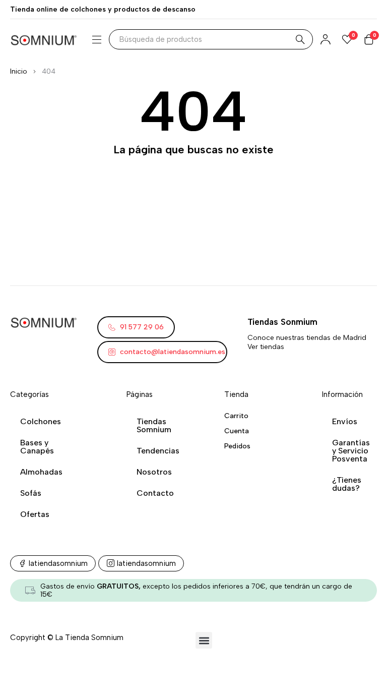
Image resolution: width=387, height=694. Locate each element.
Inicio (18, 71)
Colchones (40, 421)
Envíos (344, 421)
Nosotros (154, 472)
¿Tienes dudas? (346, 484)
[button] (204, 640)
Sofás (30, 493)
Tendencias (158, 450)
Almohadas (41, 472)
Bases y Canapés (37, 446)
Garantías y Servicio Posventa (351, 451)
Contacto (155, 493)
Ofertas (34, 514)
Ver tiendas (265, 346)
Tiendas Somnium (154, 425)
